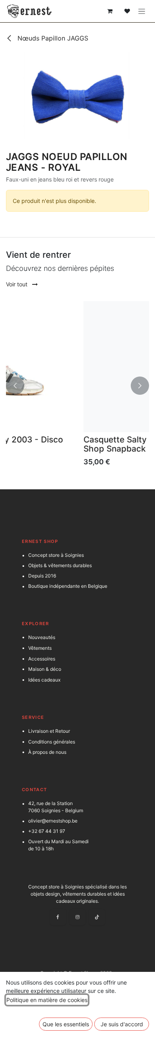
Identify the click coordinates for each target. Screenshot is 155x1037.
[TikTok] (97, 917)
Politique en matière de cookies (46, 999)
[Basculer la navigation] (141, 11)
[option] (83, 386)
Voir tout (17, 284)
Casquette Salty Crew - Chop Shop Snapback (75, 444)
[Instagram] (77, 917)
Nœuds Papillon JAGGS (51, 38)
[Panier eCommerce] (110, 11)
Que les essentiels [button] (66, 1024)
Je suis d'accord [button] (122, 1024)
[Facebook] (58, 917)
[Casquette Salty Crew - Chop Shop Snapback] (83, 366)
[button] (15, 386)
